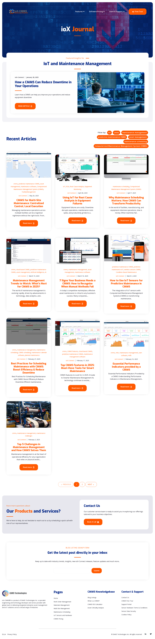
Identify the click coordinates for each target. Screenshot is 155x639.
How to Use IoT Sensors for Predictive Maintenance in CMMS (126, 283)
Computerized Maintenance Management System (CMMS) (121, 146)
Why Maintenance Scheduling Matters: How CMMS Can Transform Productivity (126, 200)
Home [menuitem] (56, 598)
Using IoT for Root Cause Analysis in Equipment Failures (77, 200)
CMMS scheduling (25, 352)
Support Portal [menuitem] (126, 604)
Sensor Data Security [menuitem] (128, 611)
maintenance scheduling (136, 141)
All (109, 132)
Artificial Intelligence (37, 272)
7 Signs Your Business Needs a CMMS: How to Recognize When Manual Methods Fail (77, 283)
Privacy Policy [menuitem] (12, 634)
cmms (116, 132)
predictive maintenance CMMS (112, 137)
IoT (64, 186)
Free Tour (138, 11)
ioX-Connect (23, 196)
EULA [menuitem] (4, 634)
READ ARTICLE (24, 106)
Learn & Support (116, 11)
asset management (138, 137)
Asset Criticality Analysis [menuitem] (96, 608)
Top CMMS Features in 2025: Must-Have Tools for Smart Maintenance (77, 368)
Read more (27, 223)
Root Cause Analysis (77, 186)
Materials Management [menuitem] (62, 605)
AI (45, 272)
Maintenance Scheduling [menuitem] (62, 612)
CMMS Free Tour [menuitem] (127, 601)
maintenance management (134, 132)
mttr (117, 353)
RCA (67, 186)
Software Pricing (96, 11)
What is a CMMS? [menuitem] (94, 601)
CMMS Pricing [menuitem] (58, 619)
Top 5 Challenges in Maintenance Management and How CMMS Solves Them (28, 447)
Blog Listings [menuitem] (92, 597)
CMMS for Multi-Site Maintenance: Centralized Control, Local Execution (29, 203)
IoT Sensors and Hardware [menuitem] (63, 615)
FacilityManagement (29, 192)
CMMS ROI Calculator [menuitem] (95, 604)
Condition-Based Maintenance (126, 272)
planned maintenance (32, 355)
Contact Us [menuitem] (125, 597)
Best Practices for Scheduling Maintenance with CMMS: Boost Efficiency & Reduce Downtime (28, 368)
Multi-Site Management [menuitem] (62, 608)
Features (79, 11)
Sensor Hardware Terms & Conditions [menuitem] (134, 608)
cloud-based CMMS (23, 270)
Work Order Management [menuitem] (62, 602)
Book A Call (92, 522)
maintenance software (28, 186)
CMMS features (72, 351)
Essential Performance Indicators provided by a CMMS (126, 367)
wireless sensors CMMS (132, 270)
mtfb (129, 355)
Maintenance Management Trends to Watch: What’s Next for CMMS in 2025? (29, 283)
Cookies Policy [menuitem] (126, 615)
